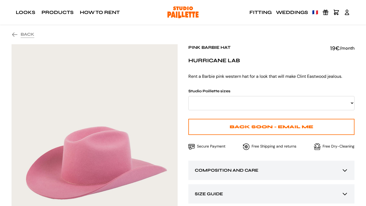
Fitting (260, 12)
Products (57, 12)
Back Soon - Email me (271, 126)
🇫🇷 (315, 12)
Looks (25, 12)
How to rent (100, 12)
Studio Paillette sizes (209, 91)
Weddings (292, 12)
